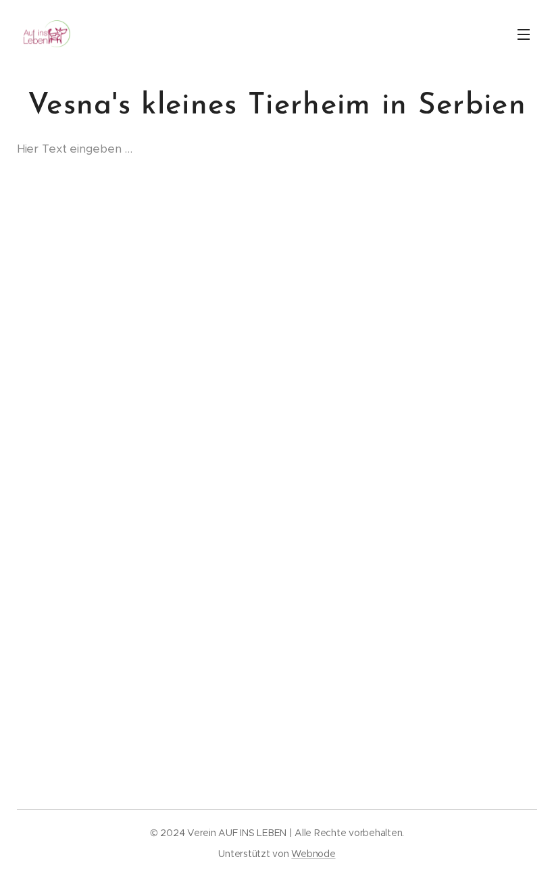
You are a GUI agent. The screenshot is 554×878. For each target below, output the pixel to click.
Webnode (313, 854)
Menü (523, 33)
